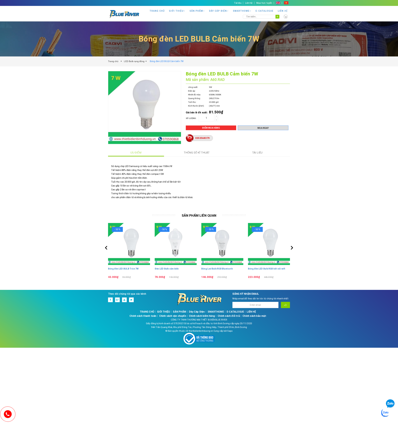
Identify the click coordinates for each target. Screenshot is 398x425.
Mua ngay (263, 128)
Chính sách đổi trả (229, 315)
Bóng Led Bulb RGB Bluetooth (217, 268)
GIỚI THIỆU (176, 11)
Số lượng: (191, 118)
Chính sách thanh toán (143, 315)
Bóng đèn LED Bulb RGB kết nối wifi (266, 268)
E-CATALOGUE (264, 11)
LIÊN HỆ (283, 11)
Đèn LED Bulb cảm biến (167, 268)
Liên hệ (248, 3)
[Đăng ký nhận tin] (285, 305)
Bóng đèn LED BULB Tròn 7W (123, 268)
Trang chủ (114, 61)
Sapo (230, 331)
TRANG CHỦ (157, 11)
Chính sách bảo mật (254, 315)
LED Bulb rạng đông (134, 61)
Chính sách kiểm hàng (202, 315)
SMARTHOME (241, 11)
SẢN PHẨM (196, 11)
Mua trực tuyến (264, 3)
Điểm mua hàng (211, 128)
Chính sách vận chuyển (172, 315)
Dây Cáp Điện (218, 11)
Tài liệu (237, 3)
